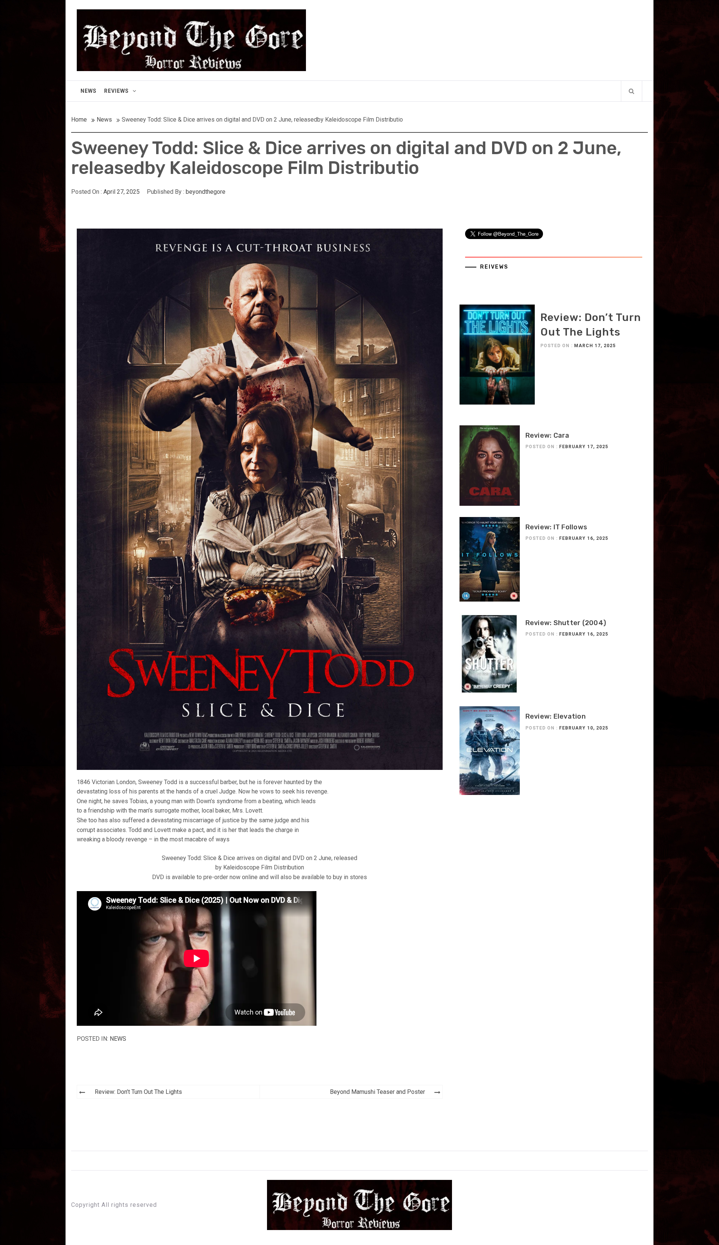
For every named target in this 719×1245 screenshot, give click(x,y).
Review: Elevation (555, 716)
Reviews (116, 91)
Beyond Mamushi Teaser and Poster (377, 1091)
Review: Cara (547, 435)
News (89, 91)
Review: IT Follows (556, 527)
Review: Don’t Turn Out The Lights (138, 1091)
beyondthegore (205, 191)
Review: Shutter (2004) (565, 623)
